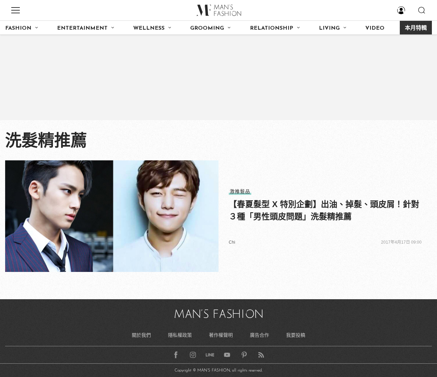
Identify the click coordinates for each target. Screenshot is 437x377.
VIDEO (374, 28)
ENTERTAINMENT (82, 28)
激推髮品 (240, 191)
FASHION (18, 28)
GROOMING (207, 28)
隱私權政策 (180, 335)
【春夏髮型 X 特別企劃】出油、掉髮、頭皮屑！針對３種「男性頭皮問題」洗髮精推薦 (324, 210)
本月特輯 (416, 28)
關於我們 (141, 335)
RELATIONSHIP (271, 28)
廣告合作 (259, 335)
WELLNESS (149, 28)
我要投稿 (295, 335)
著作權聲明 (221, 335)
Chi (232, 242)
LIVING (329, 28)
